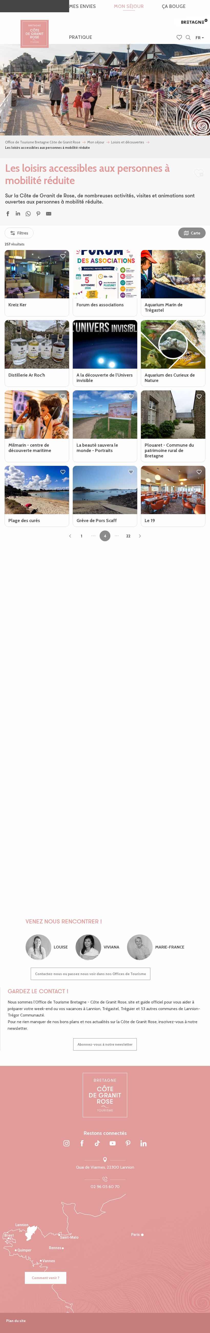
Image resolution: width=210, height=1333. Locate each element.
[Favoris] (179, 38)
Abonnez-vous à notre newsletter (105, 1044)
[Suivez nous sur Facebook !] (82, 1144)
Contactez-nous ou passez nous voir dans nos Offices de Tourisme (90, 973)
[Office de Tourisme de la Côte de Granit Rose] (34, 29)
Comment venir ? (45, 1277)
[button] (188, 37)
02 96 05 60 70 (105, 1186)
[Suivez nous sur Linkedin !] (143, 1144)
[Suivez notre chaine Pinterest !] (128, 1144)
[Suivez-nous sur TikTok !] (97, 1144)
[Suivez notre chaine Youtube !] (112, 1144)
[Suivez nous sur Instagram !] (66, 1144)
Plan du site (16, 1320)
